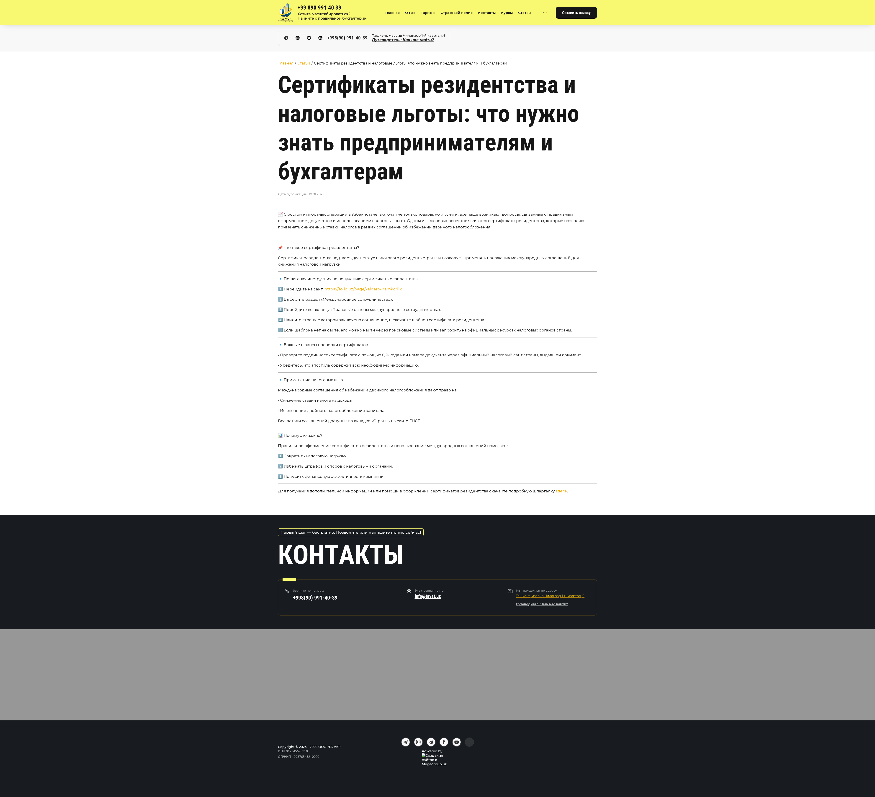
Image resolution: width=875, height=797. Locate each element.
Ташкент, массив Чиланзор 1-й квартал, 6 (408, 35)
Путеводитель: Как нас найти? (403, 40)
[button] (576, 13)
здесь (561, 491)
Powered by (432, 751)
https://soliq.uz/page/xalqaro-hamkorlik (363, 289)
